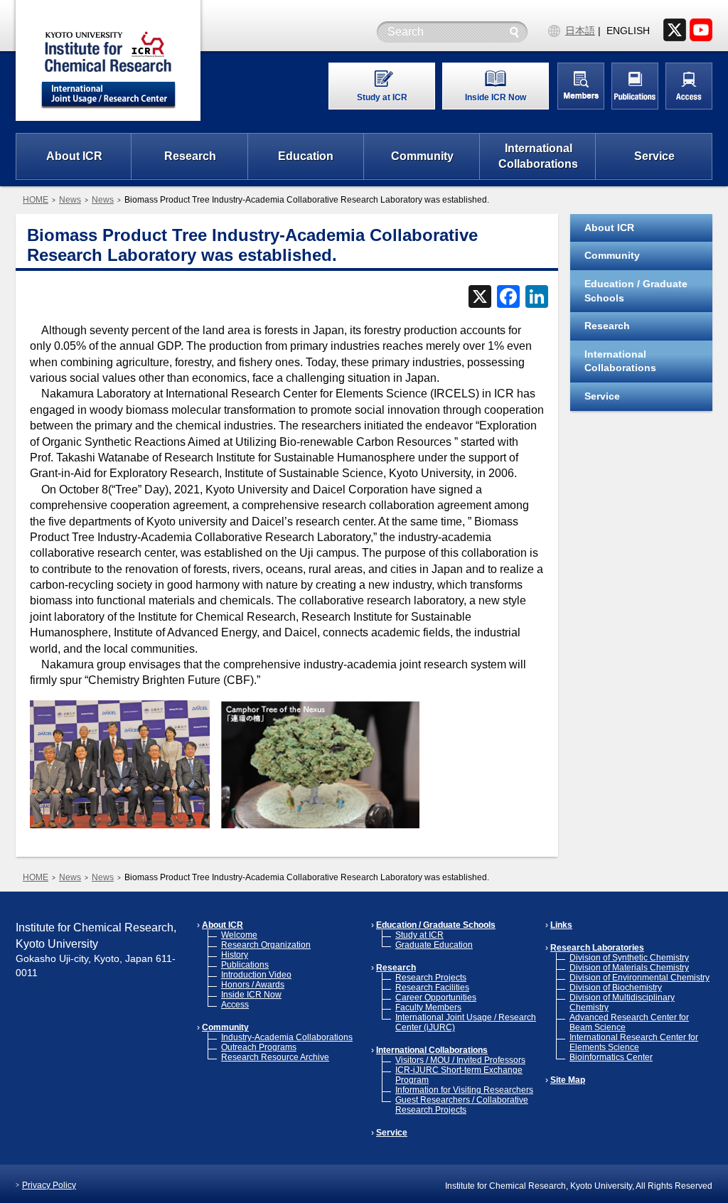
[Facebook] (508, 298)
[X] (480, 298)
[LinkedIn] (537, 298)
